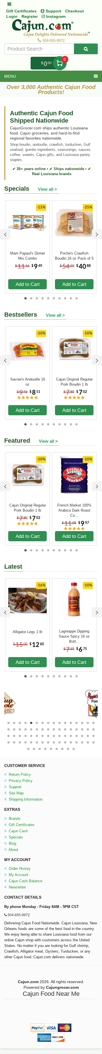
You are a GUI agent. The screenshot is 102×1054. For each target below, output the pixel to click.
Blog (12, 843)
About (13, 849)
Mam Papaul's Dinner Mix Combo (27, 255)
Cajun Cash (18, 831)
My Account (18, 875)
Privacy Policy (20, 781)
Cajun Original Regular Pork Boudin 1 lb (74, 381)
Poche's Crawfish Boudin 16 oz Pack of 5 (74, 255)
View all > (47, 189)
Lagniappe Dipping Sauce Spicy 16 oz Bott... (74, 634)
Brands (14, 818)
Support (15, 787)
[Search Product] (86, 49)
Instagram (55, 16)
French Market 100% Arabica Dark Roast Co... (74, 508)
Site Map (16, 793)
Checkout (74, 11)
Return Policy (19, 774)
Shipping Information (25, 799)
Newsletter (17, 887)
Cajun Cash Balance (25, 881)
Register (30, 16)
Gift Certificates (21, 11)
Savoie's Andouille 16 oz (27, 381)
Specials (15, 837)
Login (12, 16)
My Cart (60, 63)
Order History (19, 868)
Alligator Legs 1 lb (27, 632)
